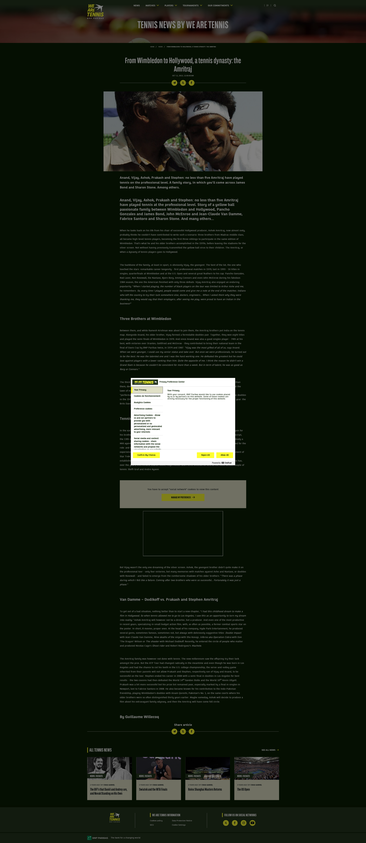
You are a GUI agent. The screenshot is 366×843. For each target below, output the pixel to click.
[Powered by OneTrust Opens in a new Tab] (223, 463)
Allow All (225, 455)
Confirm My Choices (146, 455)
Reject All (205, 455)
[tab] (147, 390)
